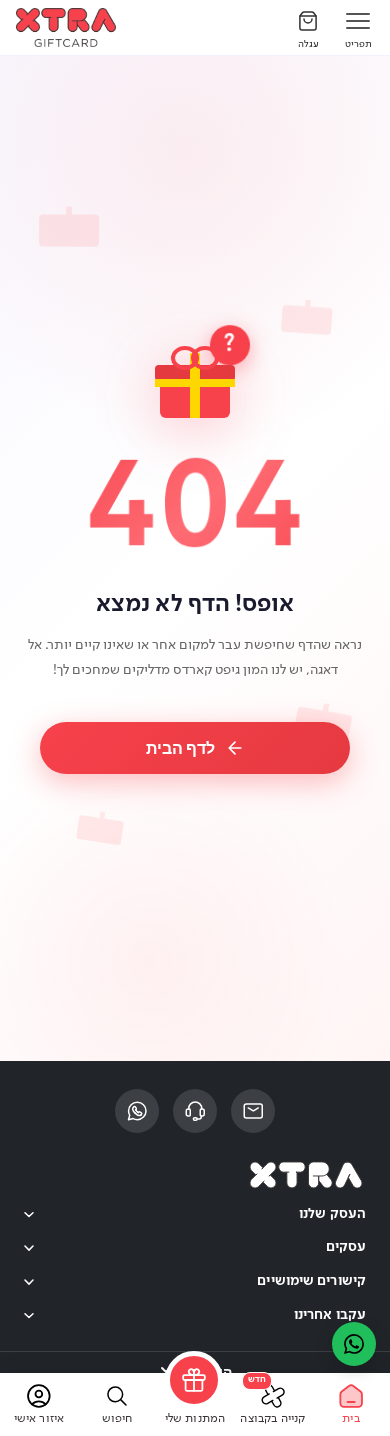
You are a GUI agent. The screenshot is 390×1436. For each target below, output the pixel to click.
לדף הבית (180, 748)
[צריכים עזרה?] (354, 1344)
